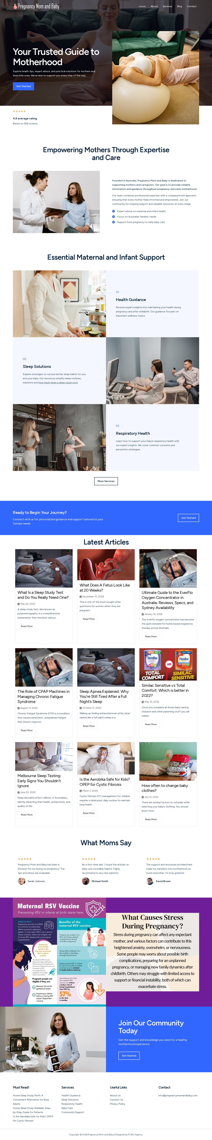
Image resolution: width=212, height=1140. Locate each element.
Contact (192, 6)
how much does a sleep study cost (58, 382)
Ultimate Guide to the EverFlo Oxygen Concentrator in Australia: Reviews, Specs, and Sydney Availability (167, 600)
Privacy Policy (117, 1103)
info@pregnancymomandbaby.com (177, 1095)
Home (142, 6)
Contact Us (116, 1099)
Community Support (72, 1112)
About (154, 6)
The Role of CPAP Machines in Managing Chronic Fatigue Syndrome (44, 696)
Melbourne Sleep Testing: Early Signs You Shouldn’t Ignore (39, 780)
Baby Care (67, 1108)
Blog (179, 6)
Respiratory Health (71, 1103)
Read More (27, 626)
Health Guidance (70, 1095)
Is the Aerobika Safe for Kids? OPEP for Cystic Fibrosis (105, 782)
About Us (115, 1095)
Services (167, 6)
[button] (106, 481)
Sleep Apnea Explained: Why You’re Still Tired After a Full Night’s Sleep (104, 696)
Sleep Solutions (70, 1099)
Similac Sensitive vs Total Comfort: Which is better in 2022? (165, 690)
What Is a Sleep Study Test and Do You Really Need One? (43, 595)
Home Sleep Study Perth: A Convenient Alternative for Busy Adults (31, 1099)
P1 (129, 1134)
